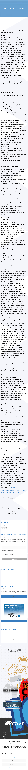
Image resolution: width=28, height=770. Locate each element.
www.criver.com (12, 487)
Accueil (4, 732)
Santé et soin (17, 497)
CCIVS (4, 552)
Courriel (4, 544)
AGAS (4, 555)
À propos (4, 734)
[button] (25, 742)
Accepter (14, 757)
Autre (7, 497)
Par (23, 497)
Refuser (14, 760)
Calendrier (5, 736)
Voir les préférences (14, 764)
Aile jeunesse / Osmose (8, 554)
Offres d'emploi (12, 497)
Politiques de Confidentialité (14, 767)
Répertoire (5, 738)
